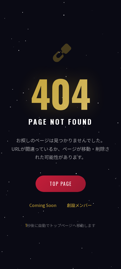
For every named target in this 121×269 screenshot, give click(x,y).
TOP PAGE (61, 183)
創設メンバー (79, 205)
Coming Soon (42, 205)
